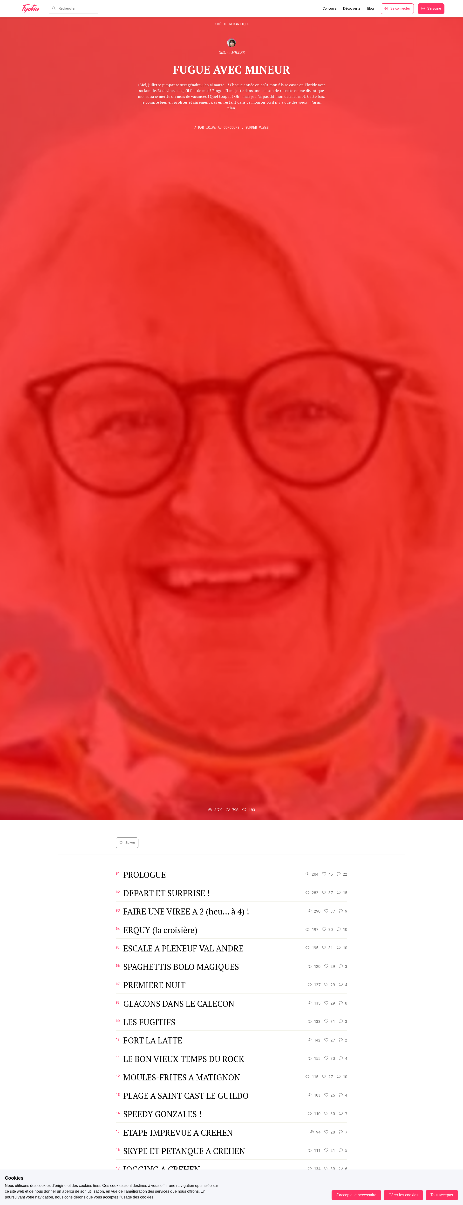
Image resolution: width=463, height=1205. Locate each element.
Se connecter (400, 8)
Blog (370, 8)
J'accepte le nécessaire (356, 1195)
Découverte (352, 8)
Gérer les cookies (403, 1195)
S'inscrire (434, 8)
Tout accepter (441, 1195)
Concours (330, 8)
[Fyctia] (32, 8)
